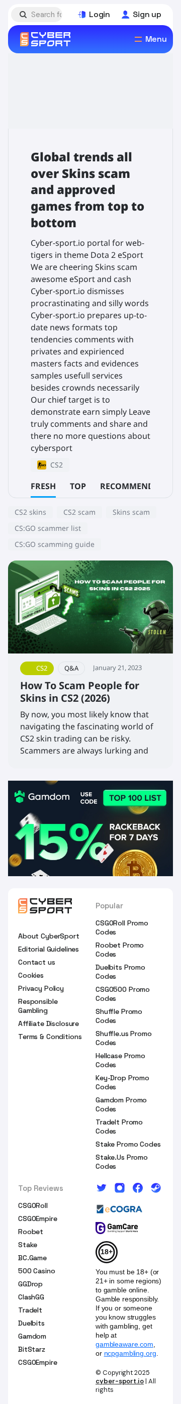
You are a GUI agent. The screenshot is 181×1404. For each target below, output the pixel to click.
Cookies (31, 975)
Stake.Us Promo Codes (122, 1162)
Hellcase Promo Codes (120, 1060)
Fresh (43, 486)
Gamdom (32, 1336)
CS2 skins (30, 512)
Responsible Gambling (37, 1006)
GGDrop (30, 1283)
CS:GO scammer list (48, 528)
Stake (27, 1244)
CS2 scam (79, 512)
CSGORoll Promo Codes (122, 927)
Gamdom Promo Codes (121, 1104)
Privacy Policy (41, 988)
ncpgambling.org (130, 1353)
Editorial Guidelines (48, 949)
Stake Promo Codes (128, 1144)
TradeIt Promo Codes (119, 1126)
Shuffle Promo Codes (119, 1016)
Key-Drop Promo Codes (122, 1082)
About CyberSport (48, 936)
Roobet (30, 1231)
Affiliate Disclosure (48, 1023)
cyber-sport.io (120, 1381)
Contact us (36, 962)
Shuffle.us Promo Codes (124, 1038)
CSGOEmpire (37, 1218)
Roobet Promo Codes (120, 950)
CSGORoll (33, 1205)
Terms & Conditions (49, 1036)
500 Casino (36, 1270)
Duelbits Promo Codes (120, 972)
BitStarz (31, 1349)
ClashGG (31, 1296)
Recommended (132, 486)
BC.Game (32, 1257)
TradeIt (30, 1310)
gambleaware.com (124, 1344)
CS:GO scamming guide (55, 544)
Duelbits (31, 1323)
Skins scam (131, 512)
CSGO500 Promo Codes (123, 994)
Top (78, 486)
